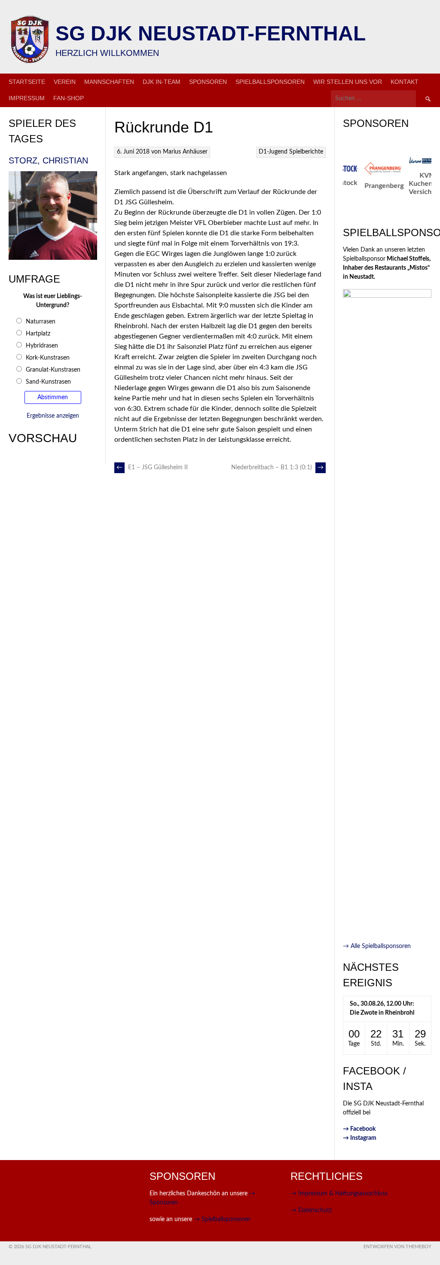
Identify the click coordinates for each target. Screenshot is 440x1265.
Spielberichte (306, 152)
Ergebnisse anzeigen (53, 416)
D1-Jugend (273, 152)
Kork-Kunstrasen (48, 358)
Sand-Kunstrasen (48, 382)
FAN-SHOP (68, 98)
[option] (367, 176)
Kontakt (405, 81)
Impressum (27, 98)
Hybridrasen (42, 346)
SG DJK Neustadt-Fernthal (210, 33)
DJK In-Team (161, 81)
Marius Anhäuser (185, 152)
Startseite (27, 81)
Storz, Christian (48, 160)
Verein (65, 81)
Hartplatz (38, 334)
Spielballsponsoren (270, 81)
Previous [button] (338, 182)
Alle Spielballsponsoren (377, 946)
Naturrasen (40, 322)
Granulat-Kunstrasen (53, 370)
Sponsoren (208, 81)
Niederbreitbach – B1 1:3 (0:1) (277, 468)
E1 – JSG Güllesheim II (152, 468)
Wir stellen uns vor (347, 81)
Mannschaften (109, 81)
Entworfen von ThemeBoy (397, 1246)
